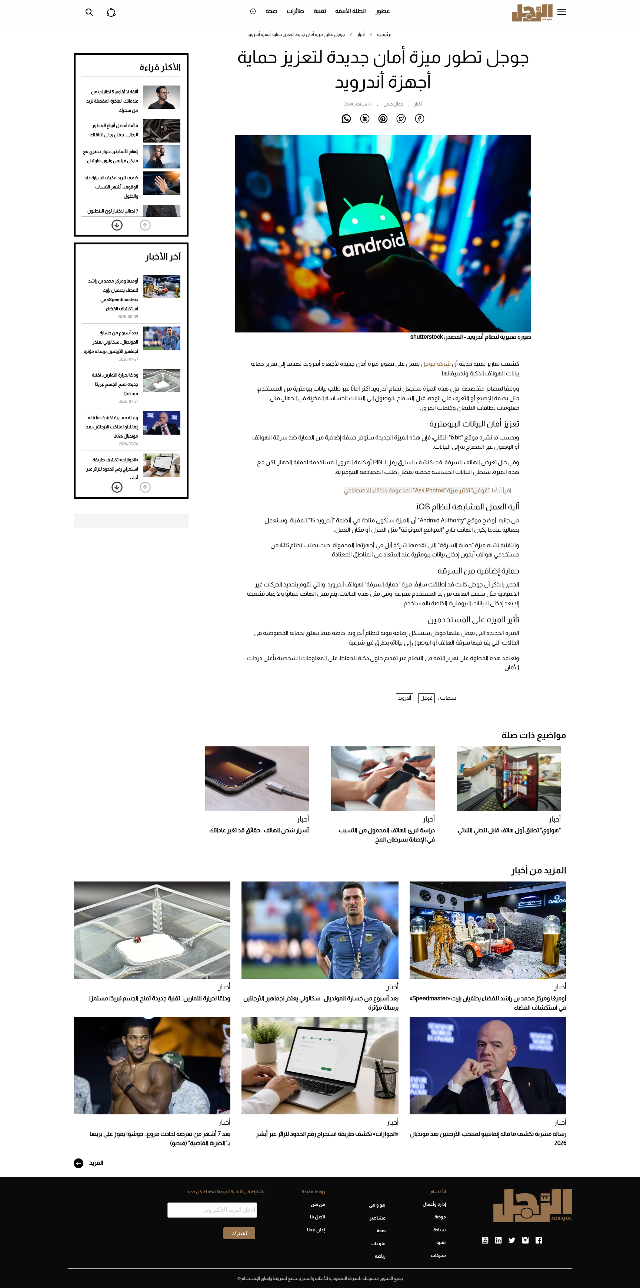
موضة (440, 1217)
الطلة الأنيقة (350, 11)
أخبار (361, 34)
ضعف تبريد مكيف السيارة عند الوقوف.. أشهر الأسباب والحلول (111, 187)
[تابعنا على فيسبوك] (539, 1240)
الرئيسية (385, 34)
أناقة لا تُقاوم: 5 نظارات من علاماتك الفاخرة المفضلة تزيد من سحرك (112, 101)
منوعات (378, 1243)
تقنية (320, 11)
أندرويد (404, 698)
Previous (145, 225)
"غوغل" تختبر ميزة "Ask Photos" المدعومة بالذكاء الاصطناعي (417, 490)
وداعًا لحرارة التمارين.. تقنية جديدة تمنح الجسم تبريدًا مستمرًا (115, 384)
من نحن (318, 1204)
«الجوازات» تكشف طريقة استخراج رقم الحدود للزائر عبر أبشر (112, 469)
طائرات (295, 11)
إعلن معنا (316, 1229)
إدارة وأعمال (434, 1204)
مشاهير (378, 1218)
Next (117, 225)
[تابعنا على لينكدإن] (498, 1240)
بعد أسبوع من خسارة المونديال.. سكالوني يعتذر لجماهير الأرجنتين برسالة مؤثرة (111, 342)
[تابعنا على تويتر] (512, 1240)
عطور (383, 11)
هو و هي (377, 1205)
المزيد (95, 1163)
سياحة (439, 1229)
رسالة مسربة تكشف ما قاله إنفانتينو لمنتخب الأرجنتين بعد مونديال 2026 (112, 427)
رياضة (380, 1256)
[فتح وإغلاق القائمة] (561, 12)
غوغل (426, 698)
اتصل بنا (317, 1217)
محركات (438, 1255)
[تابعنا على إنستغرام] (525, 1240)
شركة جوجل (436, 364)
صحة (271, 11)
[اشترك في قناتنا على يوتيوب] (485, 1240)
